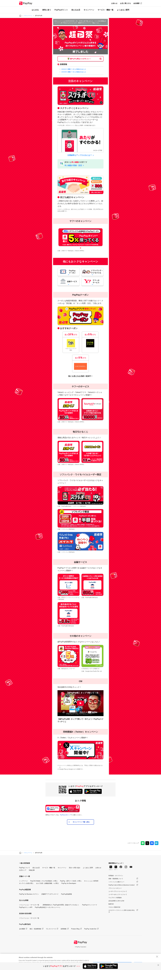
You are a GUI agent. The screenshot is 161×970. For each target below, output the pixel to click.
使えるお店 (75, 10)
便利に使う (46, 10)
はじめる (35, 10)
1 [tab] (80, 248)
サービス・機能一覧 (105, 10)
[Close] (157, 956)
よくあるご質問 (123, 10)
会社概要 (136, 3)
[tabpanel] (80, 237)
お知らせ (114, 3)
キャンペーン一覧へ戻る (81, 822)
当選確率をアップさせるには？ (79, 155)
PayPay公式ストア (65, 815)
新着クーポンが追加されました (73, 69)
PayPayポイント (61, 10)
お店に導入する (125, 3)
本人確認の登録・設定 (73, 165)
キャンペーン (89, 10)
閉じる (158, 965)
